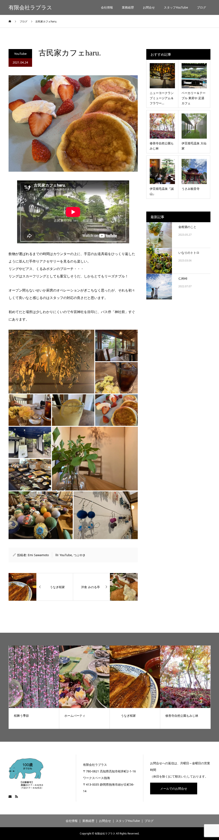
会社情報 (107, 7)
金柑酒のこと (187, 227)
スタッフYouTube (176, 7)
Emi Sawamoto (38, 555)
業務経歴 (128, 7)
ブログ (201, 7)
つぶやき (80, 555)
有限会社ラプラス (30, 7)
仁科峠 (182, 278)
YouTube (20, 53)
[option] (34, 687)
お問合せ (149, 7)
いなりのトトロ (188, 253)
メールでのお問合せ (173, 788)
